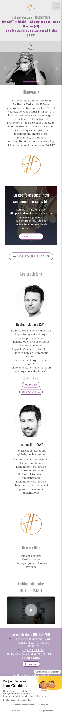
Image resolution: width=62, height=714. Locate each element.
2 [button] (38, 81)
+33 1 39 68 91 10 (33, 650)
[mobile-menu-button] (56, 6)
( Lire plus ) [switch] (31, 378)
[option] (31, 68)
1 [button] (29, 81)
